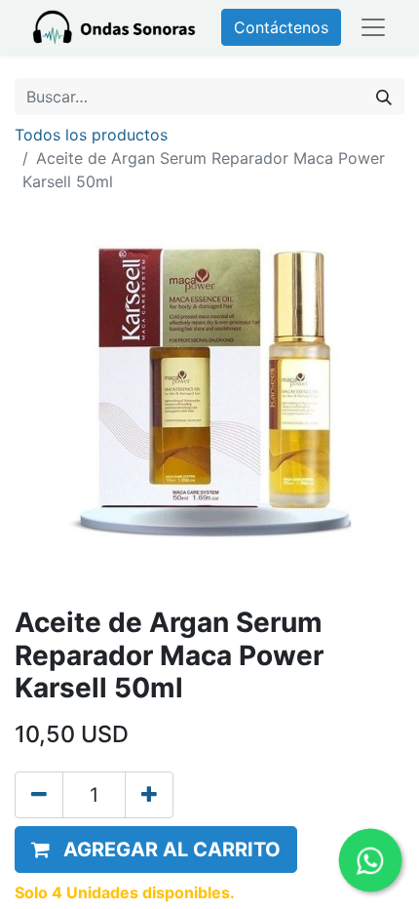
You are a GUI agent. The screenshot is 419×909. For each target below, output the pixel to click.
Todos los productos (91, 134)
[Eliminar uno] (39, 794)
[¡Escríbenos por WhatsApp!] (369, 859)
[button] (156, 849)
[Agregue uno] (149, 794)
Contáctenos (281, 27)
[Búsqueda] (383, 96)
